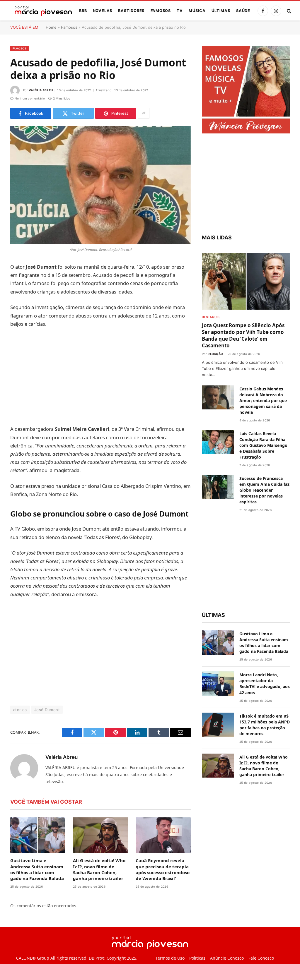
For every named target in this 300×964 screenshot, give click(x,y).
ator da (20, 709)
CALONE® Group (32, 958)
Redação (215, 354)
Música (197, 10)
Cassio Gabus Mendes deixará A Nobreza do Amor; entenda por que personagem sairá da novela (263, 400)
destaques (211, 317)
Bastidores (131, 10)
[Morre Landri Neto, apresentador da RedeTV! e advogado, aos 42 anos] (218, 683)
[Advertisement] (100, 377)
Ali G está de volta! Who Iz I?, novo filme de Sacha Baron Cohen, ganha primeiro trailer (99, 869)
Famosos (161, 10)
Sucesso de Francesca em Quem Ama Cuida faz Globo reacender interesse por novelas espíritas (264, 490)
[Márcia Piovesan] (40, 11)
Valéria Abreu (41, 90)
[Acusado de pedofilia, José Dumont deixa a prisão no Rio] (100, 185)
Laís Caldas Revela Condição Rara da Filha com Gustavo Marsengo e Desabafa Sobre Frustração (263, 445)
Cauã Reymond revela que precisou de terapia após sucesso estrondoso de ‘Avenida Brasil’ (163, 869)
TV (180, 10)
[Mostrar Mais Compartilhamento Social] (143, 113)
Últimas (221, 10)
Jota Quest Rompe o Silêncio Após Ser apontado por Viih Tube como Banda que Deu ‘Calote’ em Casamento (243, 335)
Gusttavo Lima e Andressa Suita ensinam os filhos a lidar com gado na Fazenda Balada (37, 869)
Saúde (243, 10)
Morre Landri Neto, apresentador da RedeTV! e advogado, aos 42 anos (264, 683)
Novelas (102, 10)
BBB (83, 10)
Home (51, 27)
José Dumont (47, 709)
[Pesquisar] (288, 11)
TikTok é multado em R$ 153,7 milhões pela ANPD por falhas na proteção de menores (264, 724)
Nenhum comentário (30, 98)
